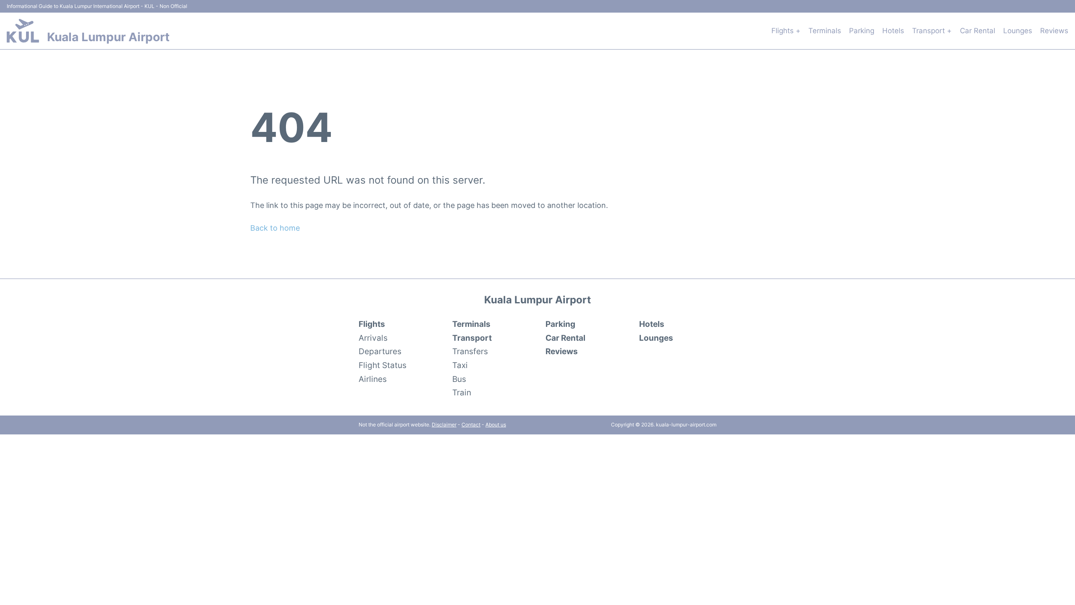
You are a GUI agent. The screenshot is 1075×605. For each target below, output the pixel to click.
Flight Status (382, 365)
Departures (380, 351)
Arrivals (373, 338)
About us (495, 424)
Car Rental (977, 30)
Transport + (932, 30)
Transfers (470, 351)
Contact (470, 424)
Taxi (460, 365)
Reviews (1054, 30)
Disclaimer (444, 424)
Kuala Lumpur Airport (108, 37)
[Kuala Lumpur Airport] (23, 30)
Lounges (1017, 30)
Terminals (824, 30)
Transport (472, 338)
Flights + (785, 30)
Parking (861, 30)
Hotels (893, 30)
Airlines (373, 379)
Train (461, 392)
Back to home (275, 228)
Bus (459, 379)
